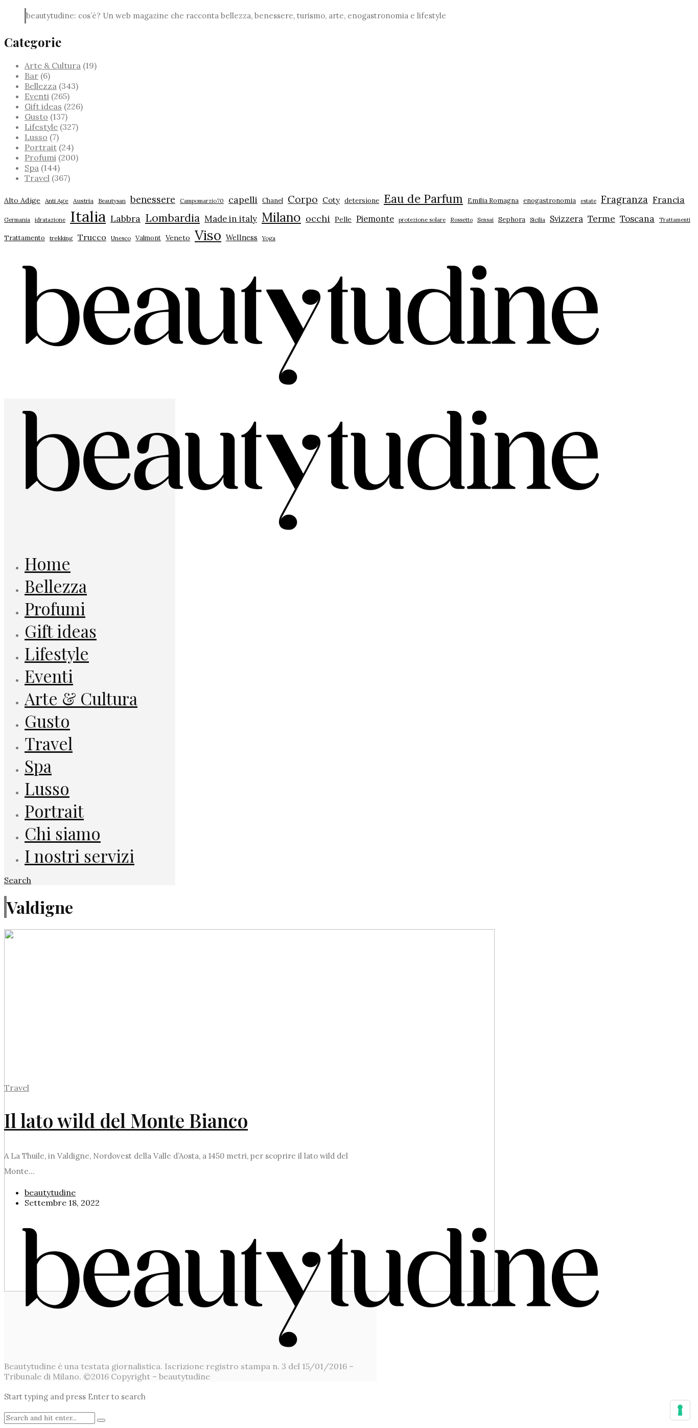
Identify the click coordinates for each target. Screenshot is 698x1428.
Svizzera (566, 219)
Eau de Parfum (423, 198)
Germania (17, 219)
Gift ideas (43, 106)
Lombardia (172, 218)
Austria (83, 200)
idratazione (50, 219)
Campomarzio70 (202, 200)
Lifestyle (41, 127)
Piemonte (375, 218)
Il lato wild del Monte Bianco (126, 1120)
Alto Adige (22, 200)
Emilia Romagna (493, 200)
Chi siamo (63, 833)
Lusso (36, 137)
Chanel (272, 200)
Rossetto (461, 219)
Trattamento (24, 238)
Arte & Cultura (53, 65)
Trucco (92, 237)
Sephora (511, 219)
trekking (61, 238)
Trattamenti (674, 219)
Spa (32, 168)
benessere (152, 199)
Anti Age (56, 200)
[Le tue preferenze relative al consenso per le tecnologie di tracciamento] (680, 1410)
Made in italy (230, 218)
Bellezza (41, 86)
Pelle (343, 219)
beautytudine (50, 1192)
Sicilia (537, 219)
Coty (331, 200)
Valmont (148, 238)
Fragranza (624, 199)
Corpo (303, 199)
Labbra (125, 218)
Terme (601, 218)
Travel (37, 178)
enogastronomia (549, 200)
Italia (88, 216)
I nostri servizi (79, 855)
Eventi (37, 96)
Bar (31, 76)
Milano (281, 217)
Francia (669, 199)
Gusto (36, 116)
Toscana (637, 218)
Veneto (178, 237)
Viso (208, 235)
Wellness (242, 237)
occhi (318, 218)
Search (17, 880)
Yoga (268, 238)
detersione (361, 200)
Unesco (121, 238)
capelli (243, 199)
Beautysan (112, 200)
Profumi (40, 157)
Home (48, 563)
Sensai (485, 219)
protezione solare (422, 219)
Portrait (41, 147)
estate (588, 200)
